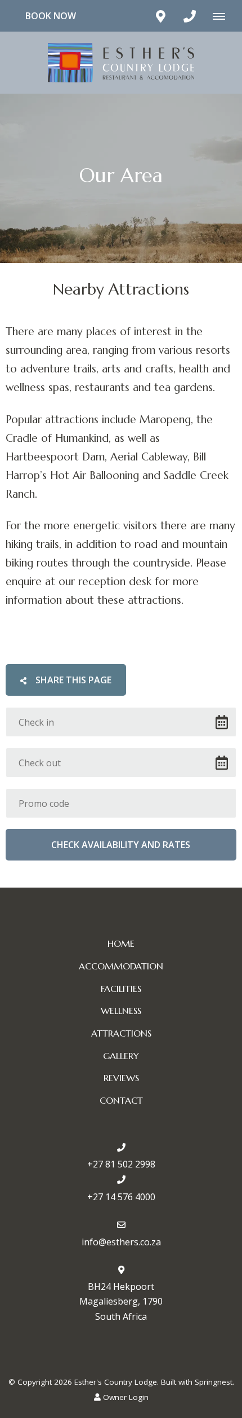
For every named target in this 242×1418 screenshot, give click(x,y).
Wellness (121, 1010)
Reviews (121, 1077)
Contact (121, 1100)
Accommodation (121, 966)
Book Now (50, 16)
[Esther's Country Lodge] (121, 61)
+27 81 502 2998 (121, 1164)
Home (121, 943)
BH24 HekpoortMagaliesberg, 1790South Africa (121, 1301)
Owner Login (125, 1397)
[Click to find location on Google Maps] (160, 16)
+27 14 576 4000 (121, 1197)
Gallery (121, 1055)
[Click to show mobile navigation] (223, 16)
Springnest (213, 1382)
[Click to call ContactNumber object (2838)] (189, 16)
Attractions (121, 1033)
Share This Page (72, 680)
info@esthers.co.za (121, 1242)
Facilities (121, 988)
